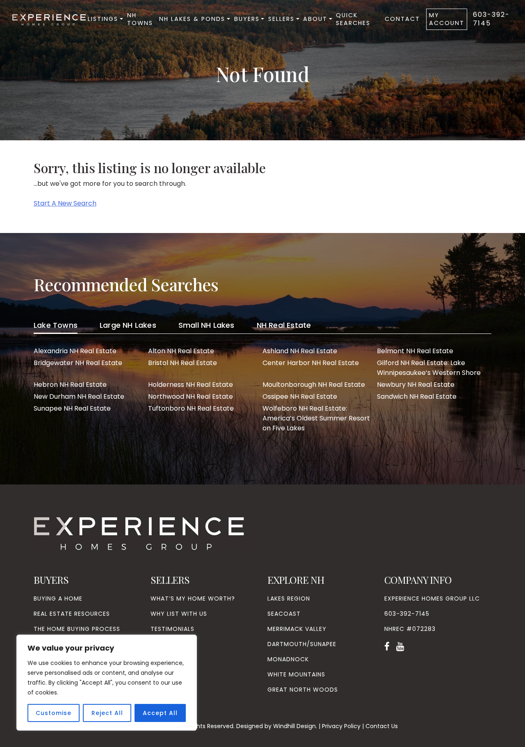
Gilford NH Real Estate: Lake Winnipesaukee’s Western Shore (429, 367)
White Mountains (296, 674)
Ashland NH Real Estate (299, 351)
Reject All (107, 713)
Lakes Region (288, 598)
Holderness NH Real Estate (190, 384)
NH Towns (140, 19)
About (315, 19)
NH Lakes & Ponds (192, 19)
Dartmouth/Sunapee (301, 644)
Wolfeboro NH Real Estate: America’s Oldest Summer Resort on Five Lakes (316, 418)
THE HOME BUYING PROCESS (77, 629)
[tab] (56, 327)
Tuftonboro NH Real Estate (191, 408)
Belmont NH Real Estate (415, 351)
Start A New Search (65, 203)
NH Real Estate (284, 325)
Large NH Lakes (128, 325)
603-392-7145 (491, 19)
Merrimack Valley (296, 629)
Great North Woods (302, 689)
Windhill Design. (295, 726)
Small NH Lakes (206, 325)
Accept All (160, 713)
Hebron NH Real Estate (70, 384)
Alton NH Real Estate (181, 351)
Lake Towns (56, 325)
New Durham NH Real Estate (79, 396)
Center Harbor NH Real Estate (310, 363)
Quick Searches (353, 19)
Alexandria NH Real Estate (75, 351)
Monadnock (288, 659)
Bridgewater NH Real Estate (78, 363)
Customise (53, 713)
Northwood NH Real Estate (190, 396)
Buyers (247, 19)
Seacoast (284, 614)
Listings (103, 19)
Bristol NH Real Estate (182, 363)
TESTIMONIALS (172, 629)
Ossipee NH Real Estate (299, 396)
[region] (106, 683)
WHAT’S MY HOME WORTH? (193, 598)
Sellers (281, 19)
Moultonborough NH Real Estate (313, 384)
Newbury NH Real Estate (415, 384)
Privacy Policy (341, 726)
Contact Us (381, 726)
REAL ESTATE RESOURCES (72, 614)
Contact (402, 19)
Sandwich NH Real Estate (417, 396)
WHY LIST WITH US (179, 614)
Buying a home (58, 598)
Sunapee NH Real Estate (72, 408)
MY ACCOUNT (446, 19)
